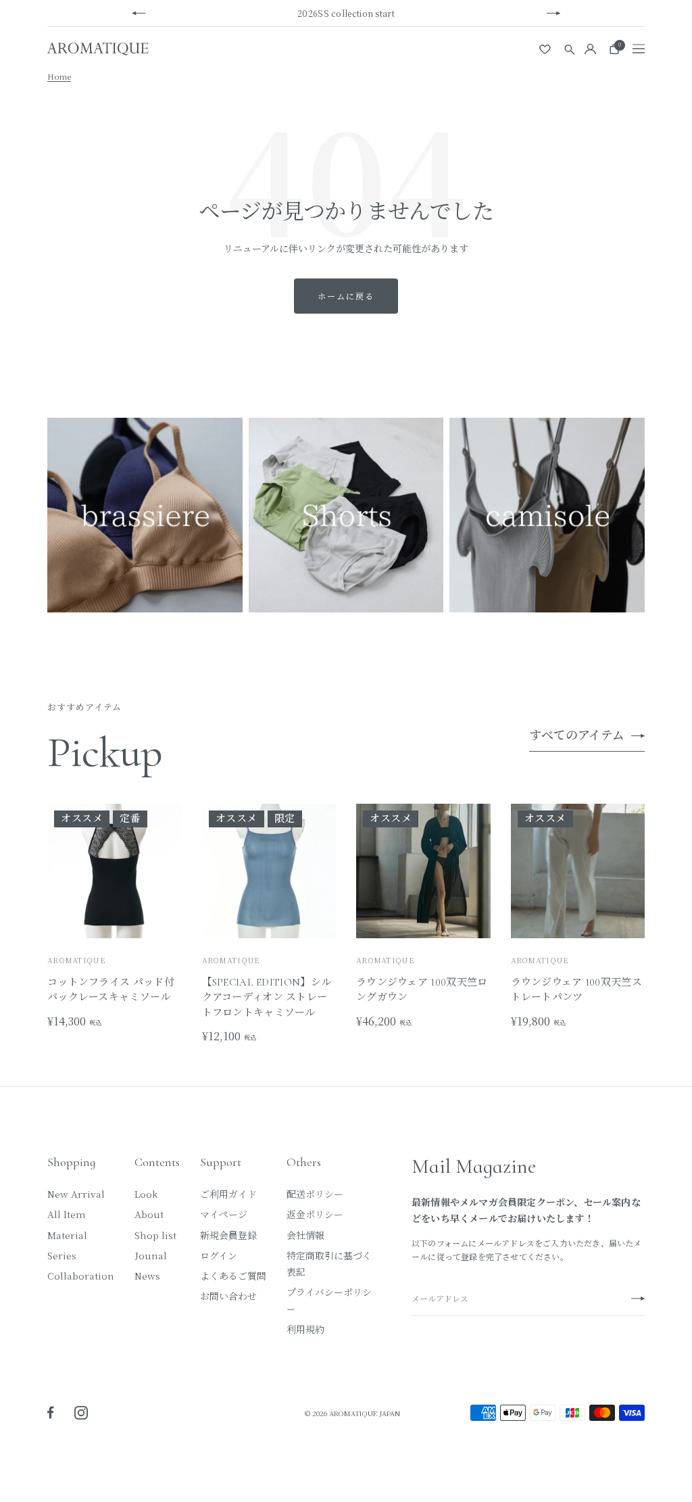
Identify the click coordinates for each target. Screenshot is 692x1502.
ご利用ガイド (228, 1194)
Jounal (150, 1255)
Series (61, 1255)
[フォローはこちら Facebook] (50, 1413)
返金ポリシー (315, 1214)
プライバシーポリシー (329, 1300)
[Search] (570, 49)
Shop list (155, 1235)
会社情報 (305, 1235)
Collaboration (80, 1275)
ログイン (218, 1255)
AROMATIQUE (76, 959)
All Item (66, 1214)
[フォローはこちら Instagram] (81, 1413)
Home (59, 76)
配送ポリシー (315, 1194)
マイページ (223, 1214)
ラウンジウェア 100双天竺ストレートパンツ (577, 990)
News (147, 1275)
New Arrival (76, 1194)
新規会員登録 (228, 1235)
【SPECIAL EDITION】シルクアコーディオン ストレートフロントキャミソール (267, 997)
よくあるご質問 (233, 1275)
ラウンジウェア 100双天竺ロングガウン (422, 990)
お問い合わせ (228, 1296)
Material (67, 1235)
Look (145, 1194)
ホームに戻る (346, 295)
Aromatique (231, 959)
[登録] (638, 1299)
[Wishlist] (545, 48)
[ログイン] (590, 49)
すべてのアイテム (576, 735)
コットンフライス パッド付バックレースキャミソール (110, 990)
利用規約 (305, 1329)
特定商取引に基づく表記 (329, 1263)
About (149, 1214)
